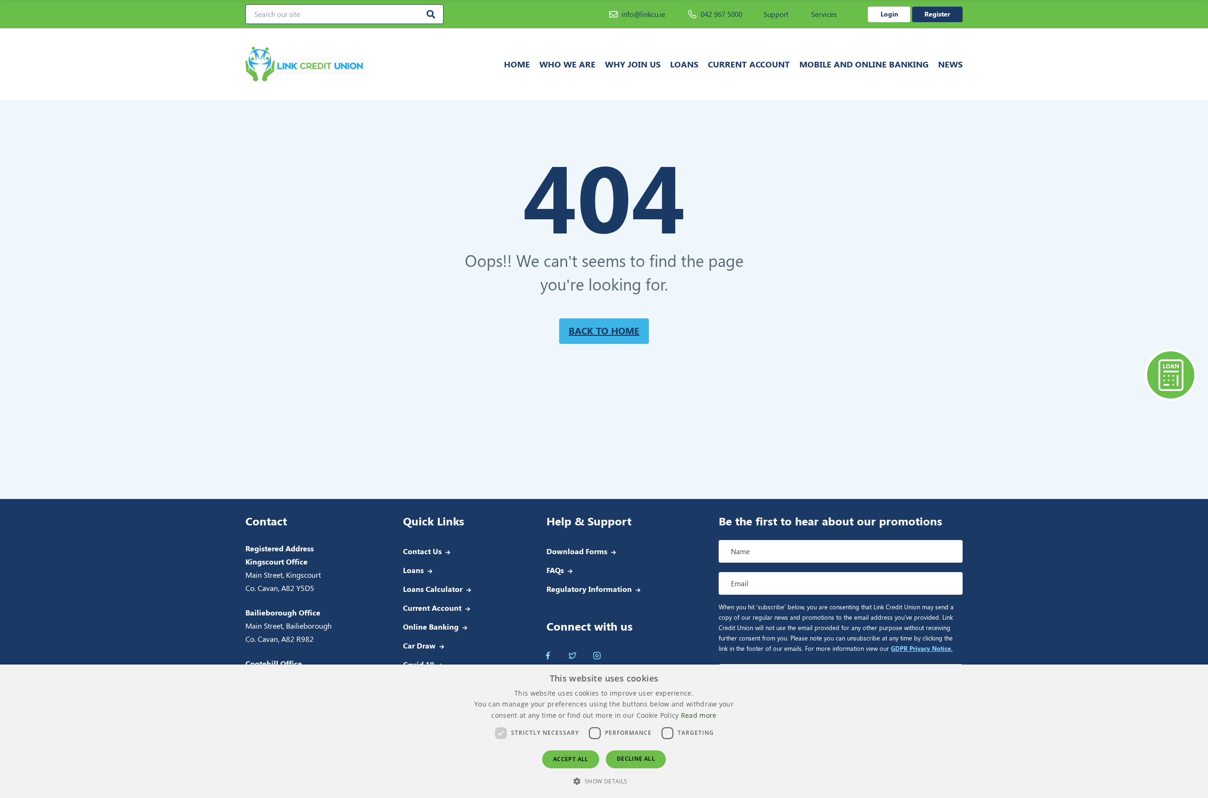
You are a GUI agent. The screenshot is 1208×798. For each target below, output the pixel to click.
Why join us (633, 64)
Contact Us (422, 551)
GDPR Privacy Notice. (922, 648)
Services (824, 14)
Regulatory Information (589, 589)
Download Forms (576, 551)
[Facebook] (548, 655)
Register (937, 13)
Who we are (567, 64)
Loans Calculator (432, 589)
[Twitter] (572, 655)
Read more (699, 715)
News (950, 64)
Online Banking (431, 627)
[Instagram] (597, 655)
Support (776, 14)
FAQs (555, 570)
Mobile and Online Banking (864, 64)
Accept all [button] (570, 759)
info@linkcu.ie (643, 14)
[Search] (431, 14)
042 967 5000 (721, 14)
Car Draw (419, 645)
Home (517, 64)
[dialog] (604, 731)
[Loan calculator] (1171, 375)
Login (889, 13)
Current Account (749, 64)
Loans (684, 64)
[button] (603, 781)
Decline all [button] (636, 759)
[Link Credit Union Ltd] (334, 64)
